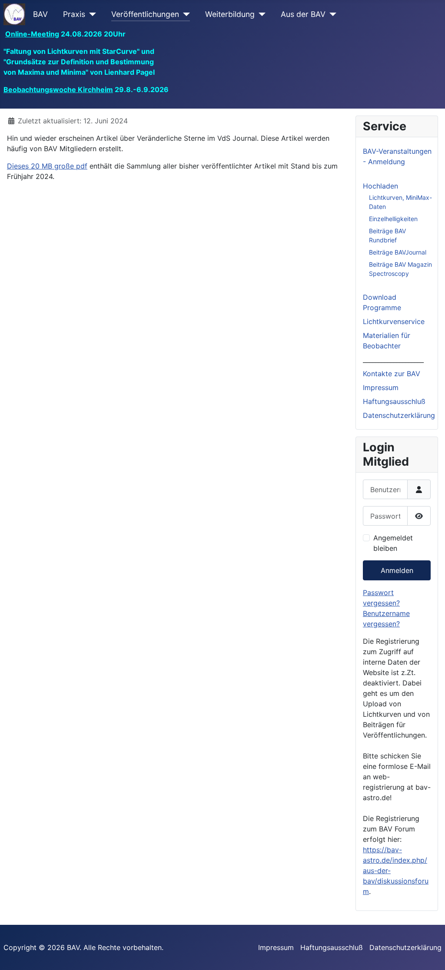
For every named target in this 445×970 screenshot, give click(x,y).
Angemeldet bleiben (393, 543)
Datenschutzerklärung (399, 415)
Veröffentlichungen (145, 14)
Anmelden (397, 570)
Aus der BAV (303, 14)
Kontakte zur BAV (391, 373)
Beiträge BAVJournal (397, 252)
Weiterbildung (230, 14)
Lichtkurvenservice (394, 321)
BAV (40, 14)
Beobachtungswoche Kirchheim (58, 89)
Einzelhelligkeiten (393, 218)
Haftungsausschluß (394, 401)
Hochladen (380, 186)
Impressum (381, 387)
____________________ (393, 359)
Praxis (74, 14)
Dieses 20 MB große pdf (47, 166)
